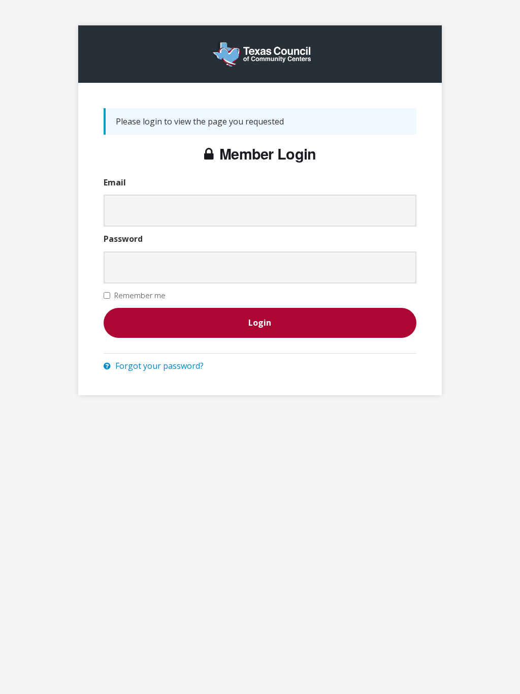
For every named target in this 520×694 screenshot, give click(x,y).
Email (115, 182)
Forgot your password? (158, 365)
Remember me (140, 295)
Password (123, 238)
